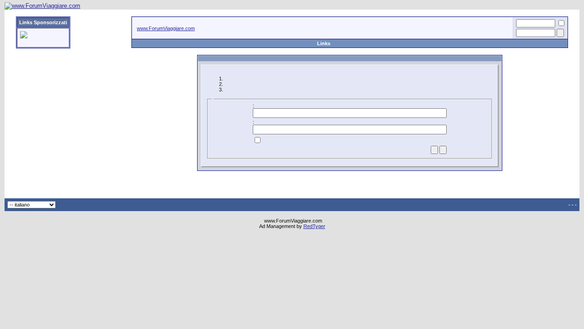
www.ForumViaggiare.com (166, 28)
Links (323, 43)
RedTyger (314, 226)
